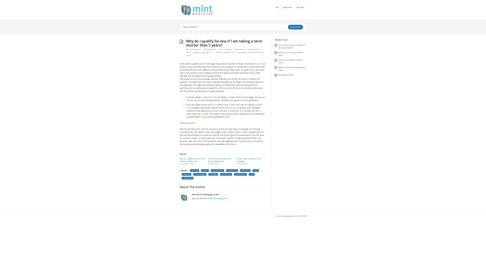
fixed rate (212, 97)
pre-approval (226, 174)
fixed (256, 170)
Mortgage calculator (286, 75)
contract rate (232, 170)
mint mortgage (200, 174)
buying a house (218, 170)
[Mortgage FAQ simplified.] (197, 9)
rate (252, 174)
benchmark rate (229, 107)
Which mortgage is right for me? (199, 52)
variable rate (188, 178)
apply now (287, 7)
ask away (300, 7)
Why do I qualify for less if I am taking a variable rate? (192, 159)
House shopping (224, 49)
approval (195, 170)
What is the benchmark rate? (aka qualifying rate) (219, 159)
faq (277, 7)
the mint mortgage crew (205, 194)
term (213, 104)
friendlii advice (195, 49)
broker (205, 170)
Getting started (210, 49)
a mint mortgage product (286, 216)
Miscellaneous (240, 49)
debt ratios (245, 170)
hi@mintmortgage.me (217, 198)
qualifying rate (241, 174)
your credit (260, 63)
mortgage (213, 174)
